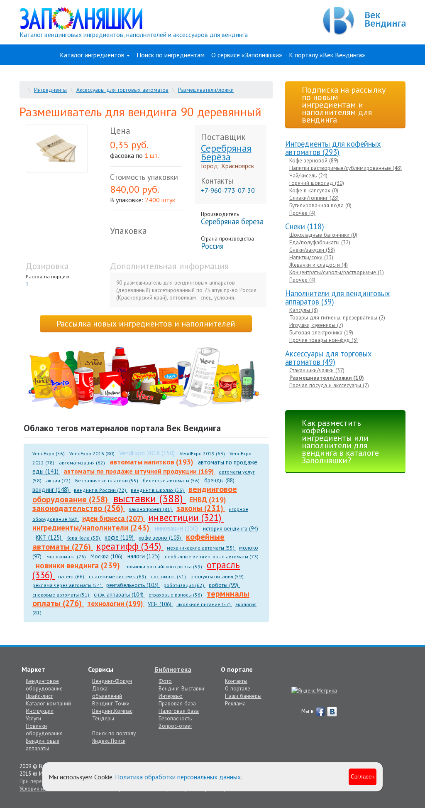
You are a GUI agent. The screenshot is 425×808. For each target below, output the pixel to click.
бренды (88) (220, 480)
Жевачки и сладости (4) (318, 264)
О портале (237, 688)
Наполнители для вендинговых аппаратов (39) (337, 297)
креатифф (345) (130, 546)
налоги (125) (144, 556)
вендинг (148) (51, 490)
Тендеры (103, 718)
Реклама (235, 703)
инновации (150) (177, 528)
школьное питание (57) (204, 604)
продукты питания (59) (218, 576)
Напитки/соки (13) (311, 257)
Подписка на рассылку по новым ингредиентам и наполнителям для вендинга (344, 104)
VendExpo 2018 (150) (147, 453)
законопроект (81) (151, 509)
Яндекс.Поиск (108, 740)
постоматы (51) (169, 576)
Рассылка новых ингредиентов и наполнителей (145, 323)
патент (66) (71, 576)
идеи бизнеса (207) (113, 518)
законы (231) (200, 508)
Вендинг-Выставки (181, 688)
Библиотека (172, 669)
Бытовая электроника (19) (321, 332)
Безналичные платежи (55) (107, 480)
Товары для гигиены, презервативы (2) (337, 317)
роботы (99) (224, 585)
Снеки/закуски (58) (312, 249)
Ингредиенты (50, 89)
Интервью (171, 696)
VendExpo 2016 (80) (92, 453)
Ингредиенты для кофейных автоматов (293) (333, 148)
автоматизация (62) (82, 462)
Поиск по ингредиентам (171, 55)
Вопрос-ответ (175, 725)
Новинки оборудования (44, 729)
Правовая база (177, 703)
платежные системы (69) (118, 576)
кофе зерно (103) (161, 537)
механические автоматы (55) (201, 548)
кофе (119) (120, 537)
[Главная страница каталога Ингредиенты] (81, 18)
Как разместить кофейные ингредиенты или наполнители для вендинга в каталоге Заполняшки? (340, 442)
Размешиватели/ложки (206, 89)
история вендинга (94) (230, 528)
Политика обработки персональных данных (178, 777)
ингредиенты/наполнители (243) (91, 528)
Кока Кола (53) (83, 538)
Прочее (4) (302, 212)
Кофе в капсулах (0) (313, 190)
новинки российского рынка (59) (164, 566)
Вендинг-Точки (110, 703)
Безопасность (175, 718)
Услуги (33, 718)
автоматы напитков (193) (152, 462)
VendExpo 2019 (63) (203, 453)
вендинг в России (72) (100, 490)
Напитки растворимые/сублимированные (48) (345, 168)
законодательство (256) (78, 508)
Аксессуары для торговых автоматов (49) (328, 358)
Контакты (236, 681)
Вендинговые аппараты (42, 744)
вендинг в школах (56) (158, 490)
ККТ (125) (49, 537)
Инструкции (40, 711)
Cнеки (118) (304, 226)
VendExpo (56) (49, 453)
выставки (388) (149, 498)
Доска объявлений (107, 692)
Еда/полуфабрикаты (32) (319, 242)
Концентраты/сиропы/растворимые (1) (336, 272)
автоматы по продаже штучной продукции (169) (139, 471)
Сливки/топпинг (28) (314, 197)
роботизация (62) (184, 585)
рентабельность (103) (133, 585)
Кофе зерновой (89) (313, 160)
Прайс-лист (39, 696)
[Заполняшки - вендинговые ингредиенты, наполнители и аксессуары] (144, 378)
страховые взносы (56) (176, 595)
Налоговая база (179, 711)
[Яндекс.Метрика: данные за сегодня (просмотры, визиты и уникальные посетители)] (314, 690)
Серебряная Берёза (226, 152)
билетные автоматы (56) (172, 480)
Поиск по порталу (114, 733)
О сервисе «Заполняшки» (246, 55)
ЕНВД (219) (208, 499)
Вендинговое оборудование (44, 684)
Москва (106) (107, 556)
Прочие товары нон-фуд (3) (323, 340)
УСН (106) (160, 604)
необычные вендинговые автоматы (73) (212, 556)
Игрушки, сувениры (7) (316, 325)
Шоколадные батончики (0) (323, 234)
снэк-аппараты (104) (119, 594)
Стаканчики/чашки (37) (316, 370)
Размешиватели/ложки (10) (326, 377)
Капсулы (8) (303, 310)
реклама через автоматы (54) (67, 585)
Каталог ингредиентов (92, 55)
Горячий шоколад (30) (316, 183)
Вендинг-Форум (112, 681)
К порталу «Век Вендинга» (327, 55)
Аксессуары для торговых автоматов (122, 89)
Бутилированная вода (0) (320, 205)
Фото (165, 681)
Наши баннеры (243, 696)
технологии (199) (115, 603)
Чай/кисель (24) (308, 175)
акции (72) (59, 480)
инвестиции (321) (186, 517)
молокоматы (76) (66, 556)
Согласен (362, 777)
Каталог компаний (48, 703)
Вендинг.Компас (112, 711)
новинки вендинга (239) (79, 565)
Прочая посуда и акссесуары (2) (329, 385)
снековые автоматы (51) (61, 595)
